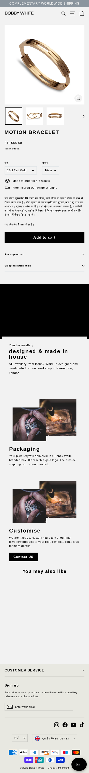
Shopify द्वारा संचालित (58, 768)
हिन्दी (16, 737)
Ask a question (14, 254)
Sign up (12, 685)
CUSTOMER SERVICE (24, 670)
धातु (6, 163)
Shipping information (18, 265)
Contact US (23, 557)
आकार (45, 163)
